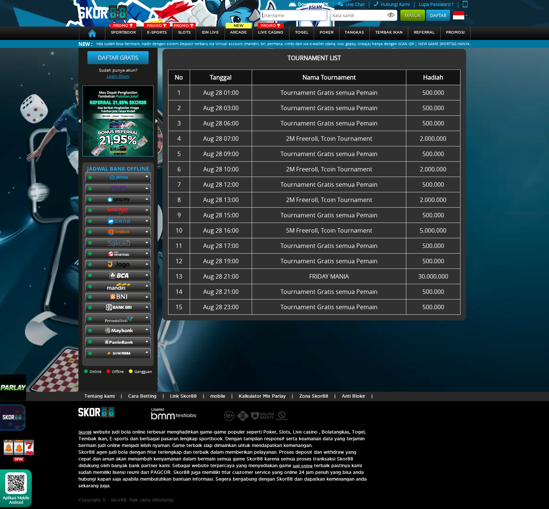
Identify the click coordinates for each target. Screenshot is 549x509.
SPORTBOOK (123, 30)
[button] (460, 15)
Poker (327, 32)
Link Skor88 (183, 396)
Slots (182, 30)
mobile (217, 396)
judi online (303, 466)
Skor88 (85, 432)
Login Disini (118, 76)
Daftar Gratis (118, 57)
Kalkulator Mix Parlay (262, 396)
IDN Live (210, 32)
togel (301, 32)
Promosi (455, 32)
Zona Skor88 (313, 396)
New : (85, 43)
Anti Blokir (353, 396)
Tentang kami (99, 396)
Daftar (438, 15)
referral (424, 32)
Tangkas (354, 32)
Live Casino (270, 30)
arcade (238, 30)
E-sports (157, 30)
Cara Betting (142, 396)
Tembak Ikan (389, 32)
